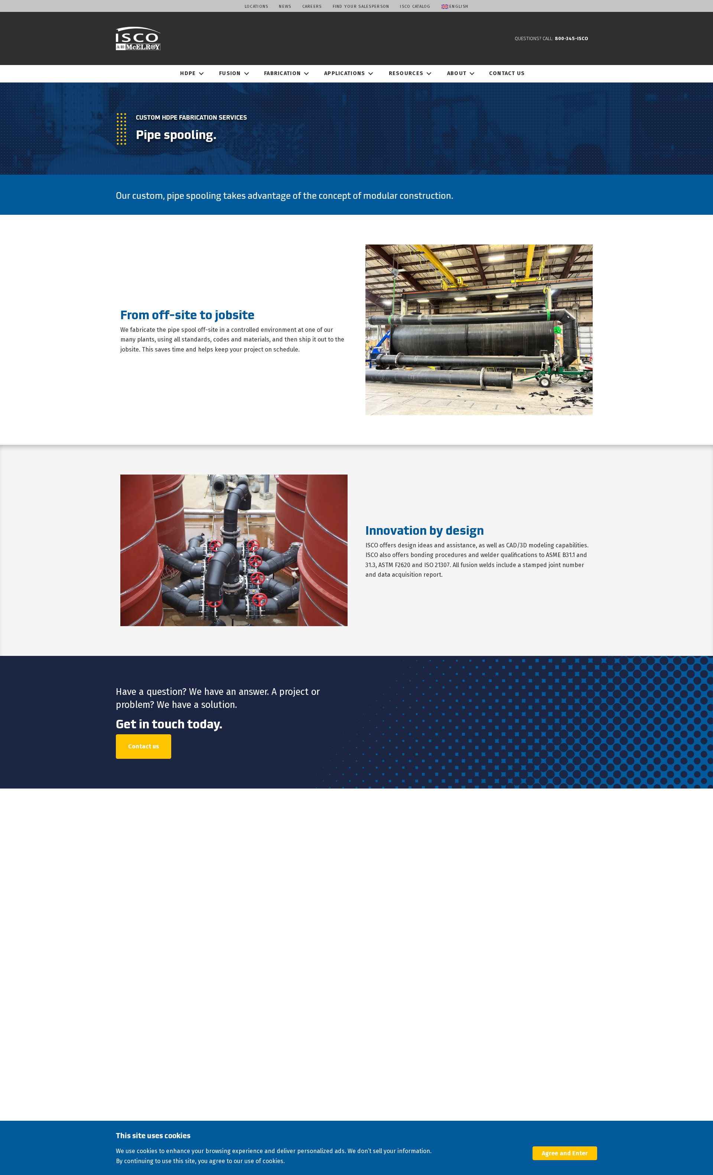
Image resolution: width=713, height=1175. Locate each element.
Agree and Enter (565, 1153)
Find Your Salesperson (361, 6)
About (456, 73)
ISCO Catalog (415, 6)
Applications (344, 73)
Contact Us (507, 73)
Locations (256, 6)
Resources (406, 73)
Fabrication (282, 73)
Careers (312, 6)
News (285, 6)
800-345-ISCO (571, 38)
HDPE (188, 73)
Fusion (230, 73)
